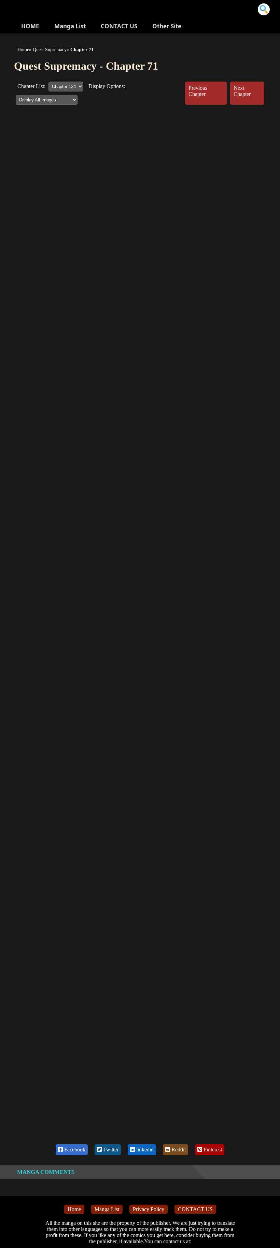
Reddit (178, 1149)
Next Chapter (242, 91)
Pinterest (212, 1149)
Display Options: (106, 86)
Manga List (70, 26)
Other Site (166, 26)
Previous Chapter (197, 91)
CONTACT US (119, 26)
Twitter (110, 1149)
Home (23, 49)
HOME (30, 26)
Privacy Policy (148, 1209)
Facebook (74, 1149)
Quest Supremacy (50, 49)
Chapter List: (31, 86)
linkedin (144, 1149)
